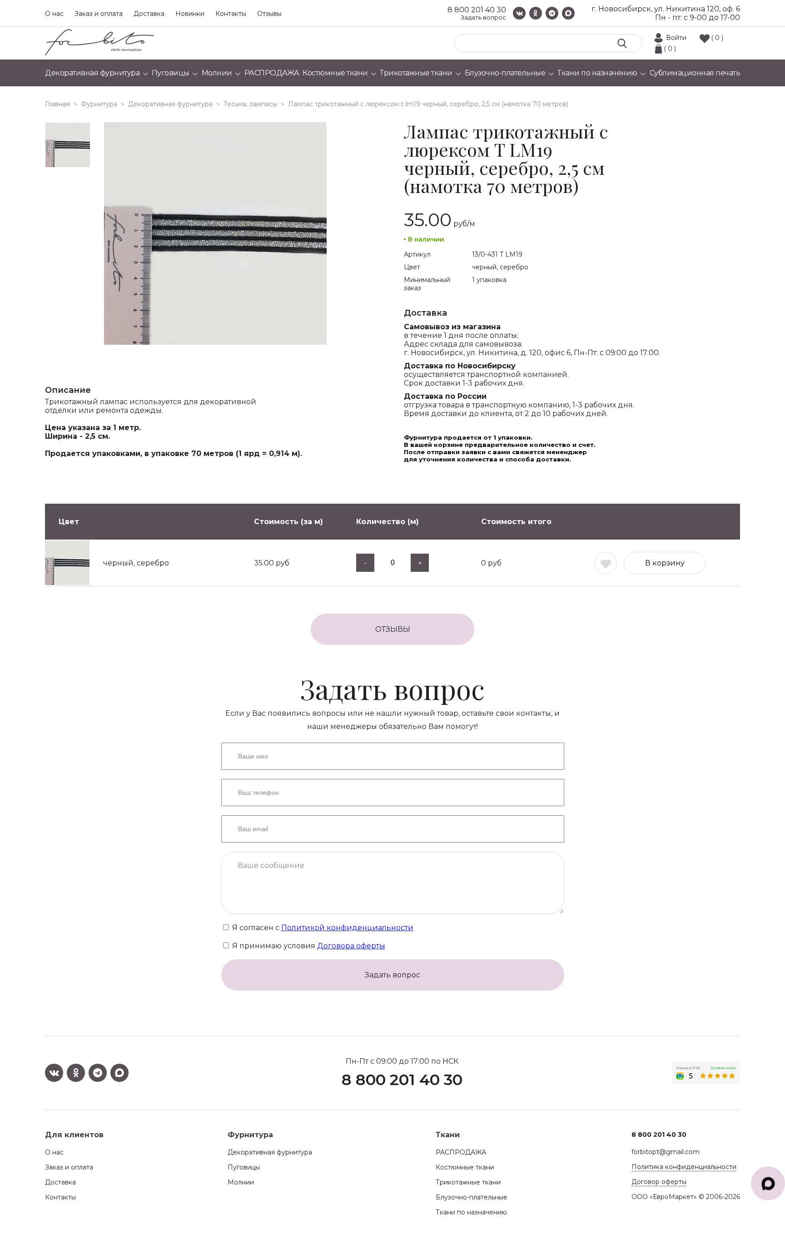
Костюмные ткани (465, 1167)
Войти (676, 38)
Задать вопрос (483, 17)
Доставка (149, 14)
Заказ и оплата (99, 14)
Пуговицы (244, 1167)
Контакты (230, 14)
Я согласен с (321, 927)
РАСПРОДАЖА (461, 1152)
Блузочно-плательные (471, 1197)
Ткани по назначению (471, 1212)
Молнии (241, 1182)
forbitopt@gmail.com (665, 1152)
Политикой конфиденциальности (347, 927)
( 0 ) (717, 38)
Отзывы (269, 14)
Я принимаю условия (307, 946)
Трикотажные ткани (468, 1182)
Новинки (189, 14)
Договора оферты (351, 946)
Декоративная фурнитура (270, 1152)
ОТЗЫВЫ (392, 629)
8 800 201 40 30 (476, 9)
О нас (54, 14)
